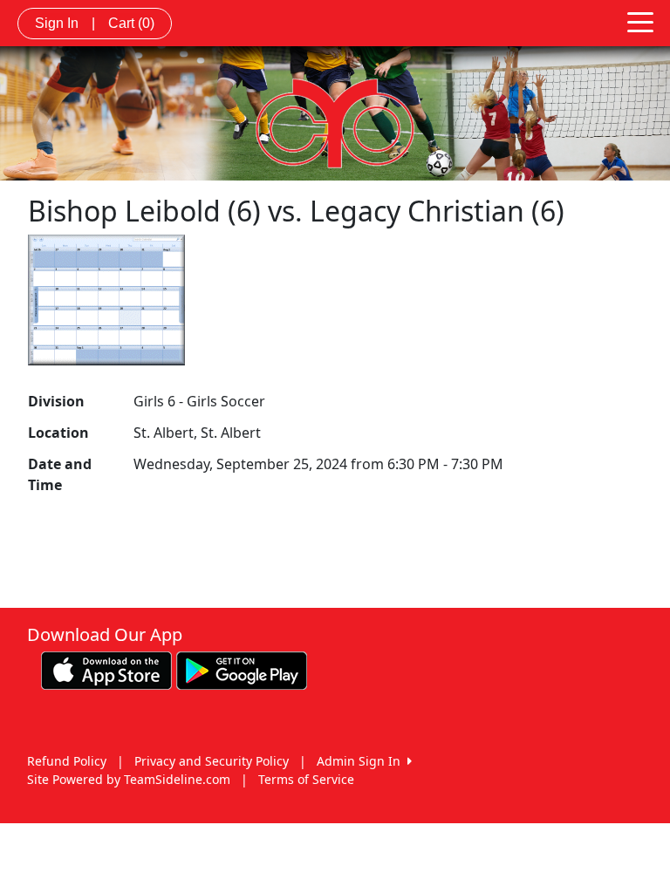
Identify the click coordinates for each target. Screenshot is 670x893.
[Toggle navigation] (640, 21)
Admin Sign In (362, 761)
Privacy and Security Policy (211, 761)
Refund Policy (66, 761)
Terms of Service (306, 779)
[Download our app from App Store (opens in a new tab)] (106, 669)
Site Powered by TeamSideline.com (128, 779)
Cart (131, 23)
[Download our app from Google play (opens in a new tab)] (241, 669)
